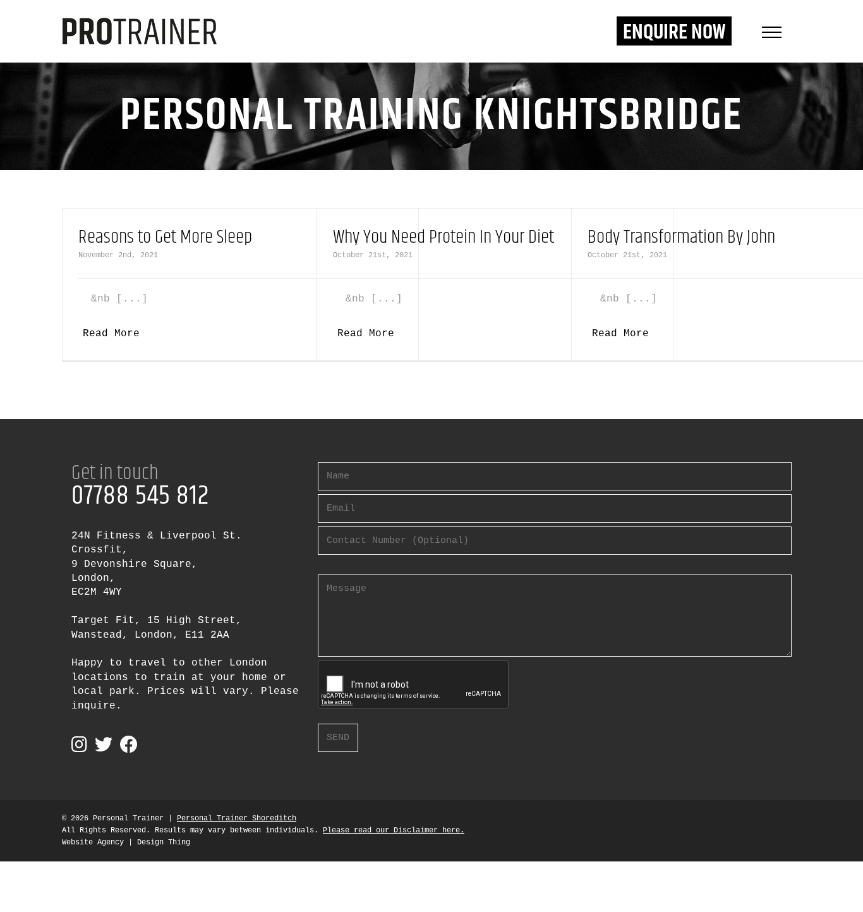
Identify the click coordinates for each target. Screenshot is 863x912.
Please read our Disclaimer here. (393, 830)
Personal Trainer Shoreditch (236, 818)
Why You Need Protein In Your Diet (443, 237)
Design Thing (163, 842)
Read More (111, 333)
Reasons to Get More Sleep (165, 237)
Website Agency (93, 842)
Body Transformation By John (681, 237)
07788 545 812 (140, 496)
